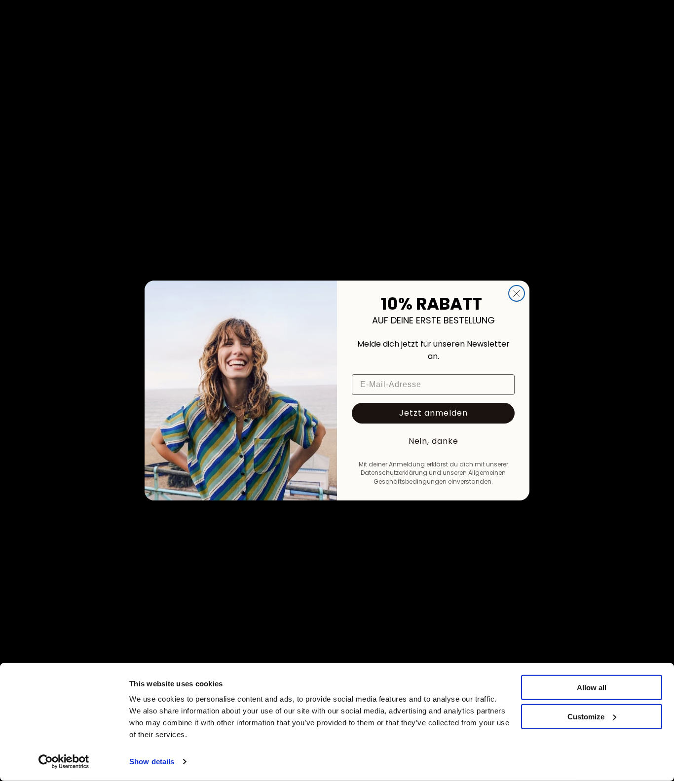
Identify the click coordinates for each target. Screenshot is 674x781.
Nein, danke (433, 441)
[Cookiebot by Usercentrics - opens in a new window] (64, 761)
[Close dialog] (516, 293)
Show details (151, 761)
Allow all (591, 687)
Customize (585, 716)
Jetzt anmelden (433, 413)
